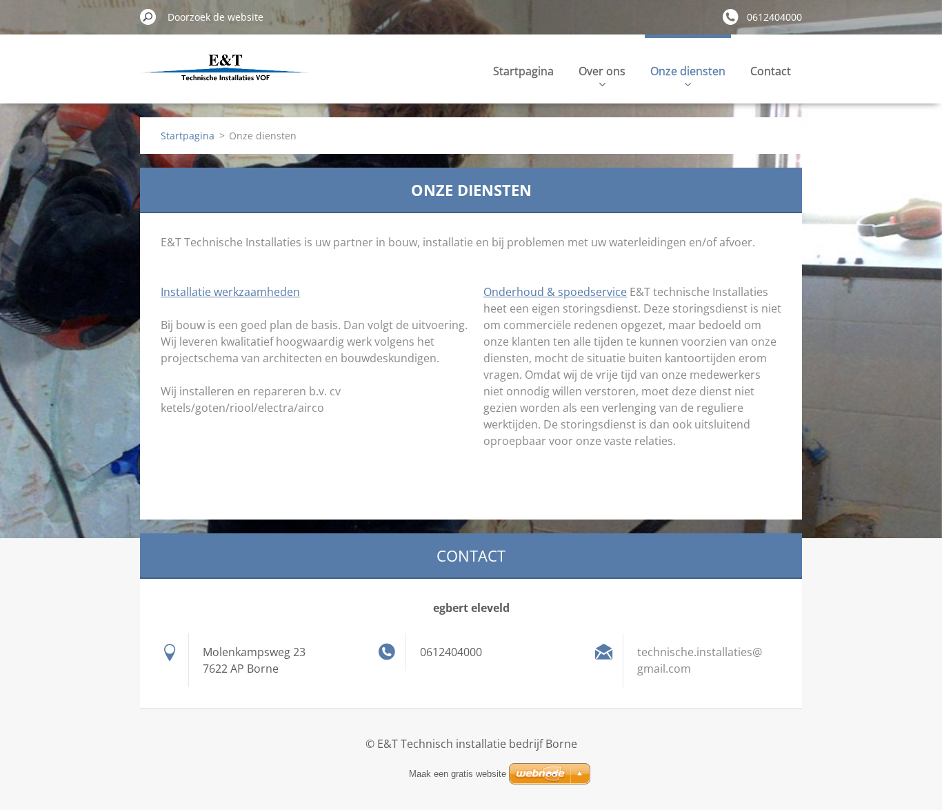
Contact (770, 71)
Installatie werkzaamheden (230, 291)
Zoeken (148, 16)
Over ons (602, 71)
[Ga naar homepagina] (225, 78)
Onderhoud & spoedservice (555, 291)
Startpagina (523, 71)
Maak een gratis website (457, 774)
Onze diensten (687, 71)
